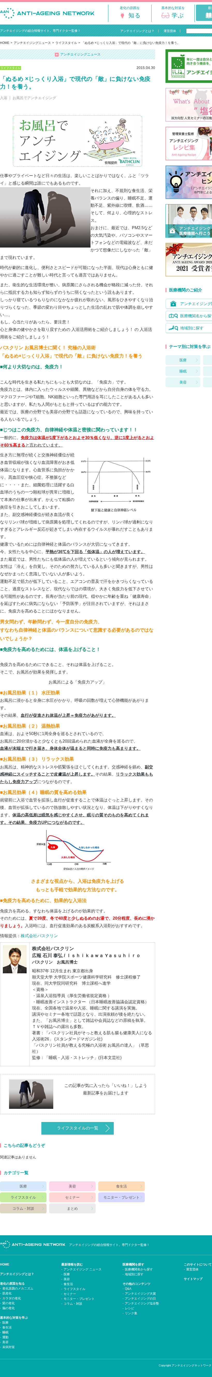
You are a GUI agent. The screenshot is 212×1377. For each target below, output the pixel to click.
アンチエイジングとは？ (17, 1274)
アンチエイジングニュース (32, 43)
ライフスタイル (66, 43)
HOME (4, 43)
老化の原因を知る (12, 1283)
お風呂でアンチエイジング (34, 98)
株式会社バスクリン (39, 936)
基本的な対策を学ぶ (14, 1317)
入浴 (3, 98)
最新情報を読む (72, 1264)
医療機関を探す (133, 1264)
